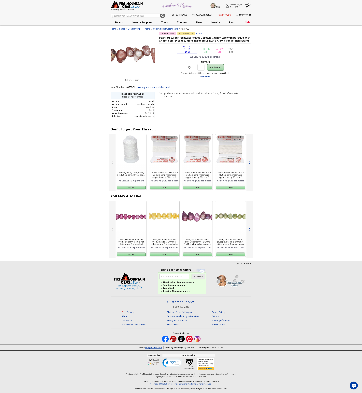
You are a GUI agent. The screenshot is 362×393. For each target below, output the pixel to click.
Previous (112, 162)
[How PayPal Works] (205, 364)
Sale (247, 22)
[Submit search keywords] (162, 16)
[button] (172, 362)
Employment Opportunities (134, 324)
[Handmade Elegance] (177, 5)
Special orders (218, 324)
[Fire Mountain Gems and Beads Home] (127, 5)
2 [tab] (161, 192)
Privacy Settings (219, 312)
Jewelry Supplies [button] (142, 22)
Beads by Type (135, 28)
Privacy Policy (173, 324)
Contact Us (127, 320)
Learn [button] (232, 22)
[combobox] (138, 16)
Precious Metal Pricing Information (183, 316)
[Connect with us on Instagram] (197, 338)
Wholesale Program (202, 15)
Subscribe (198, 276)
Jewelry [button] (215, 22)
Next (249, 162)
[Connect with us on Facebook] (165, 338)
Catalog (128, 312)
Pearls (147, 28)
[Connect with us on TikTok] (181, 338)
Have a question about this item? (153, 87)
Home (113, 28)
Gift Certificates (179, 15)
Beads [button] (119, 22)
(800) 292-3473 (219, 347)
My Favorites (245, 15)
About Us (126, 316)
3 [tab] (204, 192)
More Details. (205, 76)
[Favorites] (190, 67)
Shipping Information (221, 320)
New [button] (199, 22)
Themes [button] (182, 22)
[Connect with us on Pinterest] (189, 338)
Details (199, 33)
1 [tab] (117, 192)
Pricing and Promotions (177, 320)
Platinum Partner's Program (179, 312)
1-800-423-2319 (181, 306)
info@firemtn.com (153, 347)
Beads (122, 28)
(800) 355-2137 (188, 347)
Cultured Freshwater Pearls (165, 28)
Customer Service (181, 302)
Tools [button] (164, 22)
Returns (215, 316)
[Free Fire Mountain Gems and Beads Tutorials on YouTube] (173, 338)
